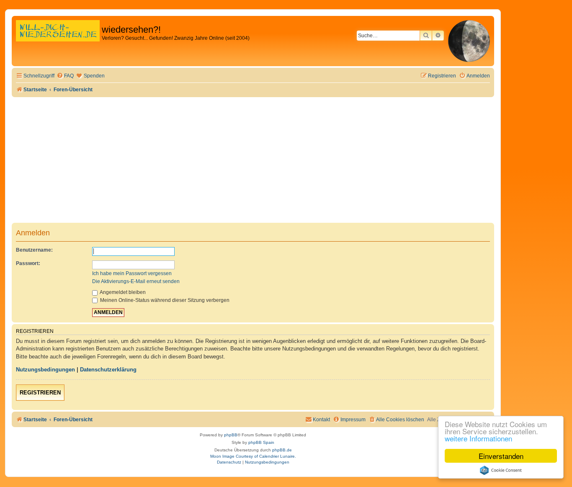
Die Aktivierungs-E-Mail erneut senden (136, 281)
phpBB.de (282, 450)
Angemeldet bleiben (122, 292)
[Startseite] (58, 39)
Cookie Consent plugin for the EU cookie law (501, 470)
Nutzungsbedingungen (45, 369)
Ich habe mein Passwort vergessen (132, 273)
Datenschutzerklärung (108, 369)
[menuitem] (65, 76)
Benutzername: (34, 250)
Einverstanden (501, 456)
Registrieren (40, 392)
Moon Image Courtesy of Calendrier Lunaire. (253, 456)
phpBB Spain (261, 442)
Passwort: (28, 263)
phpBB (230, 435)
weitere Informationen (478, 438)
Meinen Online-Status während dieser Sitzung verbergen (164, 300)
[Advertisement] (253, 160)
